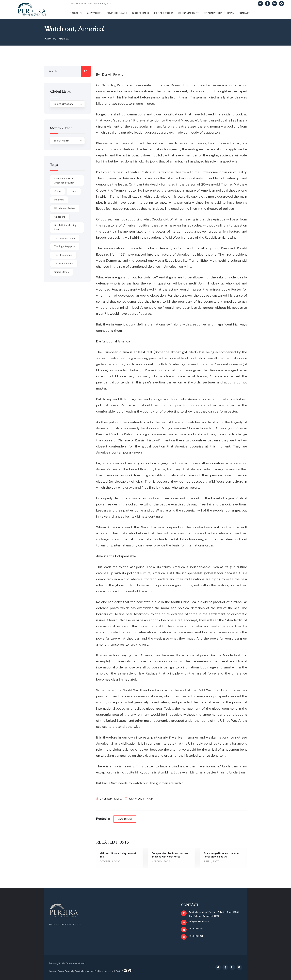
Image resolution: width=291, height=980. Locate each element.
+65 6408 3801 (196, 936)
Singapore (59, 216)
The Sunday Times (63, 263)
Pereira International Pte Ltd (88, 971)
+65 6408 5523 (196, 929)
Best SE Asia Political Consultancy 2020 (91, 3)
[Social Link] (260, 3)
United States (125, 819)
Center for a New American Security (64, 180)
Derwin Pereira (113, 798)
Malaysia (59, 199)
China (57, 191)
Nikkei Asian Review (64, 208)
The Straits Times (63, 255)
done (73, 191)
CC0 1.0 (119, 971)
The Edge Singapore (64, 246)
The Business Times (64, 238)
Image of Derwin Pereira (60, 971)
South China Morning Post (65, 227)
